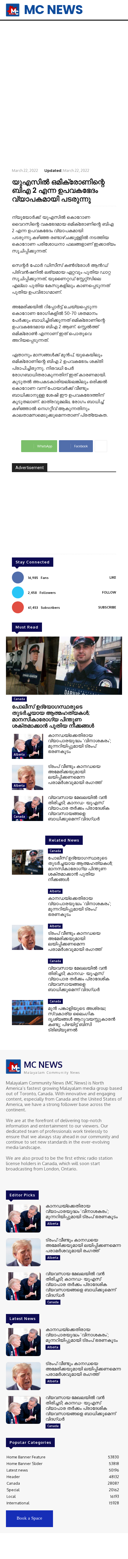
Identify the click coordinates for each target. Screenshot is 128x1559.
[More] (101, 446)
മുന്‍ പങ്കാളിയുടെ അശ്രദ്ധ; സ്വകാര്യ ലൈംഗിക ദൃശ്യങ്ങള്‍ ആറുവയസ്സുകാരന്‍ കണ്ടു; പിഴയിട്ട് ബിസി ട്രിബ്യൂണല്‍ (81, 1019)
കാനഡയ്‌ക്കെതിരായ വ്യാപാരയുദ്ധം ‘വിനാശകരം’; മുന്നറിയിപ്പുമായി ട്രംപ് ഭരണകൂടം (79, 743)
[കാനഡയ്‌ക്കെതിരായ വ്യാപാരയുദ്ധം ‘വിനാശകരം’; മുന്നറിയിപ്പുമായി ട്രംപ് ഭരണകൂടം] (27, 746)
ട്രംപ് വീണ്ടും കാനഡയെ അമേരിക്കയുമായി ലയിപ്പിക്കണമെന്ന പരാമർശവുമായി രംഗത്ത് (75, 774)
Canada (19, 699)
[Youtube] (35, 1180)
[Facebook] (10, 1180)
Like (113, 577)
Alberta (19, 754)
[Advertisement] (64, 94)
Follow (109, 592)
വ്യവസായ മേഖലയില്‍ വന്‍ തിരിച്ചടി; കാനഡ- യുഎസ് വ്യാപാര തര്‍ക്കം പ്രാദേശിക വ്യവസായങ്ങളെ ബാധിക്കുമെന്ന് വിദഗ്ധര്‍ (78, 808)
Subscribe (107, 607)
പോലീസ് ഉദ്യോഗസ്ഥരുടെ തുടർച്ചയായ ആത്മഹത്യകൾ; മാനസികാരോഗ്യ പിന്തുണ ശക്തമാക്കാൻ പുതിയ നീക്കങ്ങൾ (53, 716)
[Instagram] (18, 1180)
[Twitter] (27, 1180)
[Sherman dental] (64, 517)
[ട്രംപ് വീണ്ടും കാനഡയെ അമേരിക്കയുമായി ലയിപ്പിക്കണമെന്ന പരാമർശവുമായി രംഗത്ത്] (27, 777)
